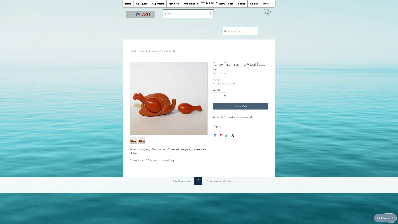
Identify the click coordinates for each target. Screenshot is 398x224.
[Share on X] (233, 135)
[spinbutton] (220, 95)
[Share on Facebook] (215, 135)
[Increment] (225, 95)
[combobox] (188, 13)
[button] (268, 12)
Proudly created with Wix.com (220, 180)
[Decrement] (215, 95)
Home (133, 50)
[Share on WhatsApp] (227, 135)
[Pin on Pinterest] (221, 135)
